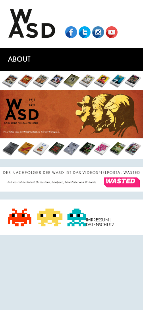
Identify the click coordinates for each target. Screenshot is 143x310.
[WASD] (32, 24)
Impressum (98, 220)
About (19, 59)
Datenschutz (100, 225)
